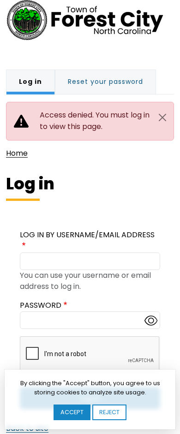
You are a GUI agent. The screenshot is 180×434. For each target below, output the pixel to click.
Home (17, 153)
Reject (109, 412)
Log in (30, 81)
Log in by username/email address (87, 234)
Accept (72, 412)
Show (151, 320)
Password (40, 305)
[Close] (162, 117)
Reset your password (105, 81)
